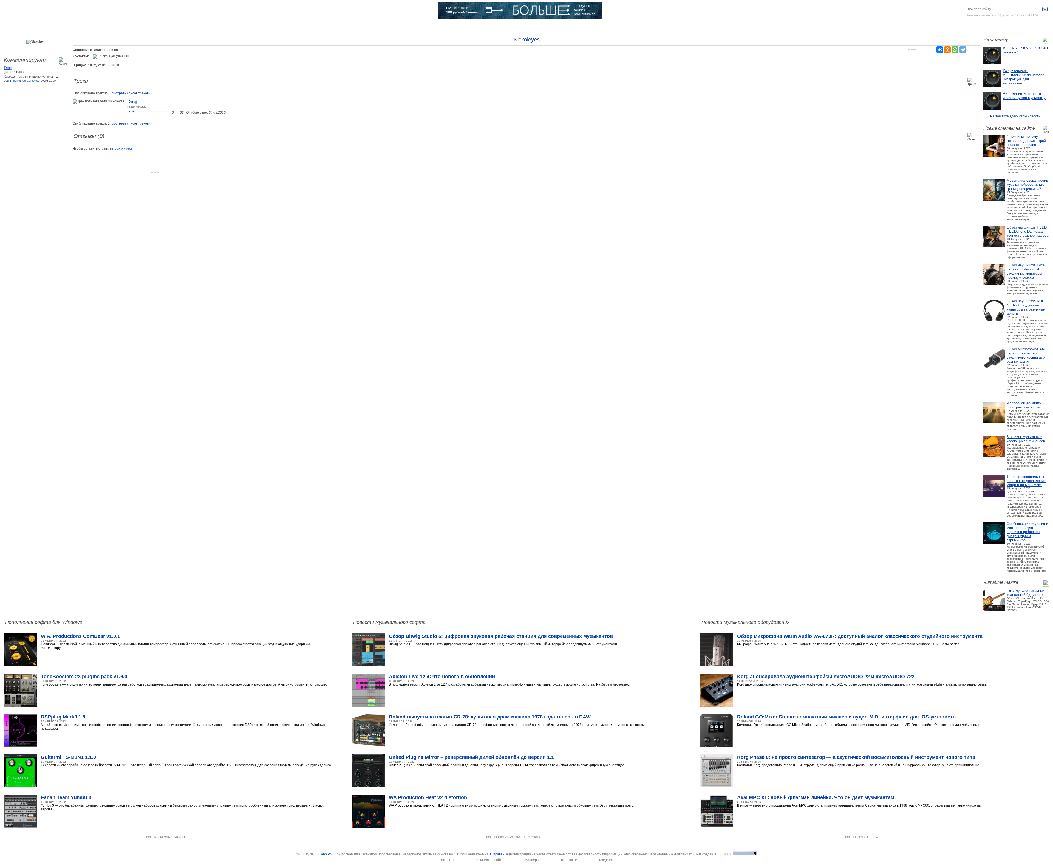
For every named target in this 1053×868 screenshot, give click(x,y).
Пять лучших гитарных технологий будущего (1025, 592)
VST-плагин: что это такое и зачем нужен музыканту (1024, 96)
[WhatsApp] (955, 49)
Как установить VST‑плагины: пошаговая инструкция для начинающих (1023, 77)
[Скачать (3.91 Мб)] (177, 112)
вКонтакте (569, 860)
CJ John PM (324, 854)
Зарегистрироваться (1025, 26)
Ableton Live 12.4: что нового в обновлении (442, 676)
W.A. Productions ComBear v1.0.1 (80, 636)
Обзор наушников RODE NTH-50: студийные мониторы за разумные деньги (1027, 307)
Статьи (152, 26)
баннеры (532, 860)
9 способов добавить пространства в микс (1024, 405)
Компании (280, 26)
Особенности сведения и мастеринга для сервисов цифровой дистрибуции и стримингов (1027, 532)
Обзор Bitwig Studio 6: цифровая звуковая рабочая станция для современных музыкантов (501, 636)
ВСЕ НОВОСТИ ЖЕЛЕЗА (861, 837)
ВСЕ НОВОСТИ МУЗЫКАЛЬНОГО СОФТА (513, 837)
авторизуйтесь (120, 148)
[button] (129, 112)
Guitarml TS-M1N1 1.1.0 (68, 757)
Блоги (319, 26)
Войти (998, 26)
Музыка (114, 26)
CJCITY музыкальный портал (36, 10)
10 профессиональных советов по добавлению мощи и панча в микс (1026, 481)
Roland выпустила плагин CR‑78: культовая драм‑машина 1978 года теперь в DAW (490, 717)
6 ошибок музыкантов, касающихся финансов (1026, 439)
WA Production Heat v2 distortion (428, 797)
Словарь (238, 26)
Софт (76, 26)
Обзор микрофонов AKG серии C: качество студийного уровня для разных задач (1027, 355)
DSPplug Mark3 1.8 (63, 717)
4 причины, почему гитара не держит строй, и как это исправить (1027, 140)
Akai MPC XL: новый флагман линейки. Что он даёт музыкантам (815, 797)
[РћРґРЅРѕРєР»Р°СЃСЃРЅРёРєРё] (947, 49)
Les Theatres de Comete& (21, 80)
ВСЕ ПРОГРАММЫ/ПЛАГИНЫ (165, 837)
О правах (497, 854)
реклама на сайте (489, 860)
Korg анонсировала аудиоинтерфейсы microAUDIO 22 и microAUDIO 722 (826, 676)
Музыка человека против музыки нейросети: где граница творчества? (1027, 184)
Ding (8, 67)
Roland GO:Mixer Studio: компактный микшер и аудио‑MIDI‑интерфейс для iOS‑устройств (846, 717)
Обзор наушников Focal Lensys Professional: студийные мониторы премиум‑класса (1026, 271)
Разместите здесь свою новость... (1016, 116)
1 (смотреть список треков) (129, 93)
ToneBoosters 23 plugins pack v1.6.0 (84, 676)
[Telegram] (962, 49)
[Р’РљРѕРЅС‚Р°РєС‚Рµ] (939, 49)
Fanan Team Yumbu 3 (66, 797)
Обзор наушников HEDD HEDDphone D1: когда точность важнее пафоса (1027, 231)
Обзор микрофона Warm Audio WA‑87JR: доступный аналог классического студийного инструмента (860, 636)
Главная (37, 26)
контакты (447, 860)
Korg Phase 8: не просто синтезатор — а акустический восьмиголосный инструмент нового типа (856, 757)
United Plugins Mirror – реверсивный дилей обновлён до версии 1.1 (471, 757)
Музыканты (195, 26)
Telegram (606, 860)
